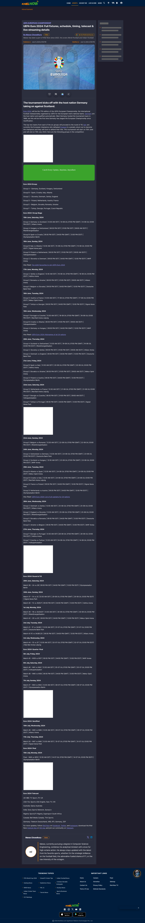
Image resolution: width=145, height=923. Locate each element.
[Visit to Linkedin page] (91, 837)
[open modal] (137, 873)
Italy (85, 125)
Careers (95, 878)
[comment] (55, 94)
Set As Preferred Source (86, 35)
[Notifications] (117, 3)
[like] (49, 94)
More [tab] (100, 3)
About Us (83, 881)
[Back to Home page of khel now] (30, 3)
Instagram (74, 826)
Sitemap (112, 881)
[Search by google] (104, 3)
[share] (68, 94)
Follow (46, 34)
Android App (32, 828)
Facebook (56, 826)
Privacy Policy (97, 885)
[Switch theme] (108, 3)
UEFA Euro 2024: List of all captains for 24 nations (51, 497)
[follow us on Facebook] (65, 909)
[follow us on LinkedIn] (80, 909)
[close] (138, 908)
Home (82, 878)
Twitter (63, 826)
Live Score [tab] (92, 3)
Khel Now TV (114, 885)
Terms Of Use (84, 889)
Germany (88, 114)
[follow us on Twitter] (72, 909)
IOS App (42, 828)
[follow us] (62, 94)
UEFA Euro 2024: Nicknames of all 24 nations (49, 335)
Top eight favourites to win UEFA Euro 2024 (48, 265)
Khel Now (46, 826)
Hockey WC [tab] (83, 3)
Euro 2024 (27, 111)
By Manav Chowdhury (32, 35)
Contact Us (83, 885)
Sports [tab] (75, 3)
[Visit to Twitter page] (88, 837)
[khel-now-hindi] (113, 3)
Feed (111, 878)
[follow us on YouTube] (76, 909)
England (63, 127)
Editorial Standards (99, 889)
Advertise (96, 881)
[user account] (121, 3)
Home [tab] (69, 3)
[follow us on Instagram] (69, 909)
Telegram (69, 828)
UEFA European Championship (37, 23)
